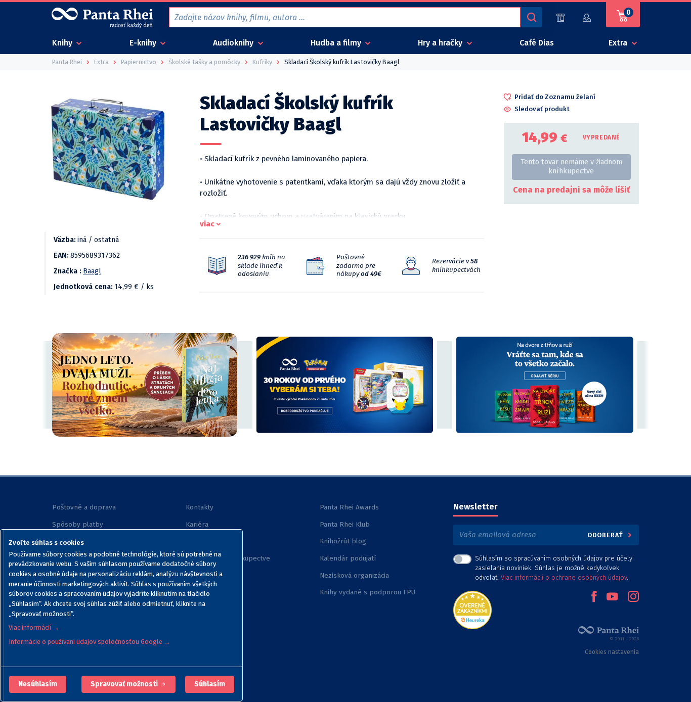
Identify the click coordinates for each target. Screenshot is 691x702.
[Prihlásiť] (587, 17)
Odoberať (606, 535)
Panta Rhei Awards (349, 507)
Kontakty (199, 507)
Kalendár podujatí (348, 558)
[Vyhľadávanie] (531, 17)
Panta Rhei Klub (345, 524)
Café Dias (537, 43)
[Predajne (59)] (560, 17)
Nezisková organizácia (354, 575)
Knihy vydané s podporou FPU (367, 592)
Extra (619, 43)
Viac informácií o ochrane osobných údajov (564, 577)
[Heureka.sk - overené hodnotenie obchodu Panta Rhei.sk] (472, 609)
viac (207, 223)
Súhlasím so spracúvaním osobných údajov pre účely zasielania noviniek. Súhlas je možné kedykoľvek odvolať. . (553, 567)
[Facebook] (593, 597)
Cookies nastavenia (612, 652)
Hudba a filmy (337, 43)
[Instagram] (633, 597)
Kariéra (197, 524)
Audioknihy (234, 43)
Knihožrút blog (343, 541)
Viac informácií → (34, 627)
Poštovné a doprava (84, 507)
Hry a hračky (441, 43)
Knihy (63, 43)
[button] (37, 684)
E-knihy (143, 43)
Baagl (92, 271)
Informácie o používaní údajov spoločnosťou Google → (89, 641)
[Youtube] (612, 597)
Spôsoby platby (77, 524)
